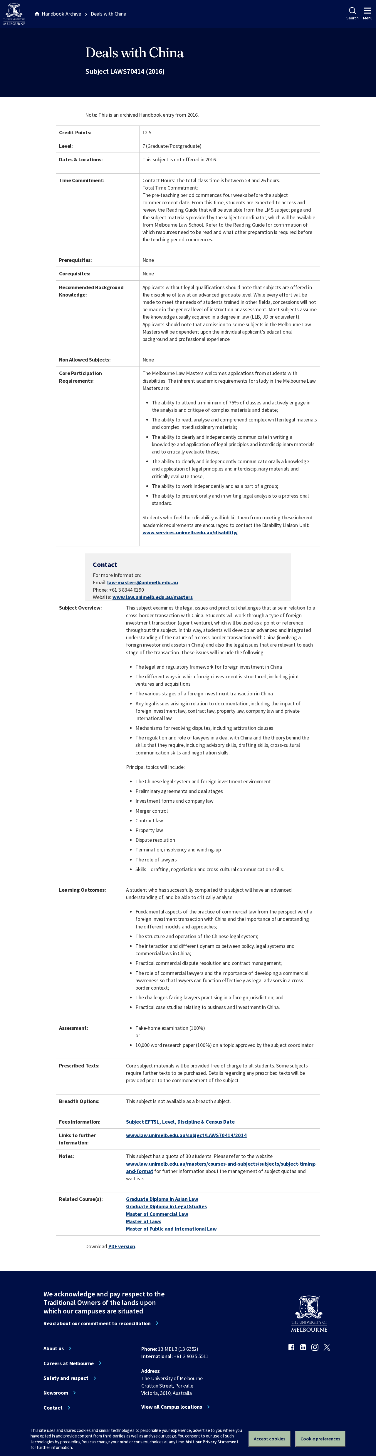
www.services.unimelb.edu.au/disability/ (190, 532)
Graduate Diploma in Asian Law (162, 1199)
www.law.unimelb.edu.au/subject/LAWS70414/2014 (186, 1135)
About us (53, 1348)
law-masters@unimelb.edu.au (142, 582)
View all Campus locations (171, 1407)
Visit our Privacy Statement (212, 1442)
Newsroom (55, 1393)
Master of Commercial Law (157, 1214)
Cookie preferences (320, 1439)
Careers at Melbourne (68, 1363)
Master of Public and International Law (171, 1228)
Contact (53, 1408)
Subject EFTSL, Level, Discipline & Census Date (180, 1121)
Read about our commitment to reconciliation (97, 1323)
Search (352, 18)
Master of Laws (143, 1221)
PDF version (121, 1246)
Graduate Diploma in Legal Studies (166, 1206)
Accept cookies (269, 1439)
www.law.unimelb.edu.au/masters (153, 597)
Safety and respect (65, 1378)
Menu (367, 18)
